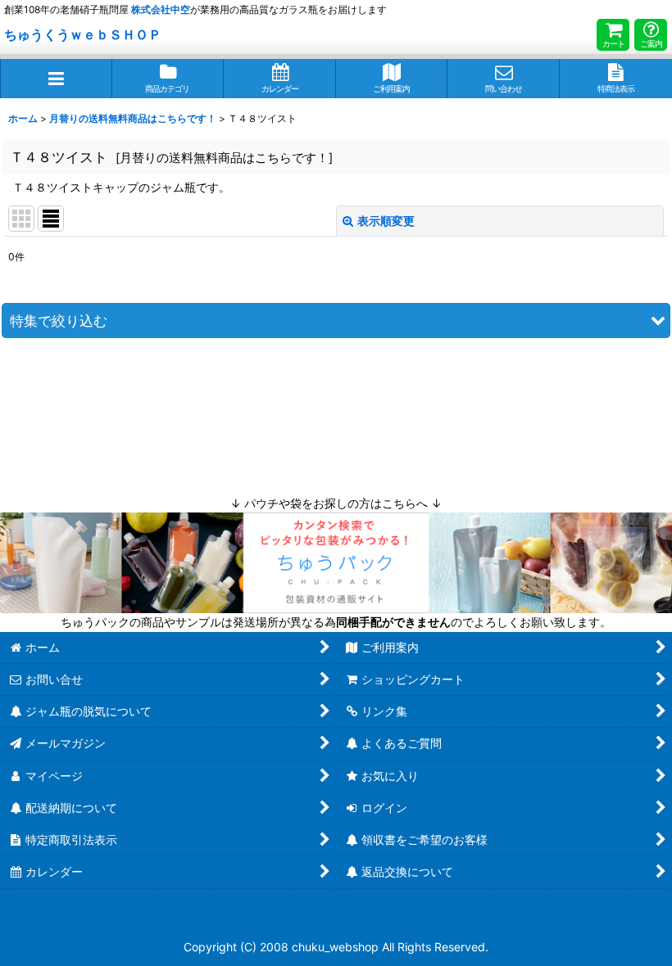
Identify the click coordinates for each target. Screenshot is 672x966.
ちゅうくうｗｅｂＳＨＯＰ (82, 34)
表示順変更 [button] (386, 221)
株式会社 (160, 9)
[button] (56, 78)
